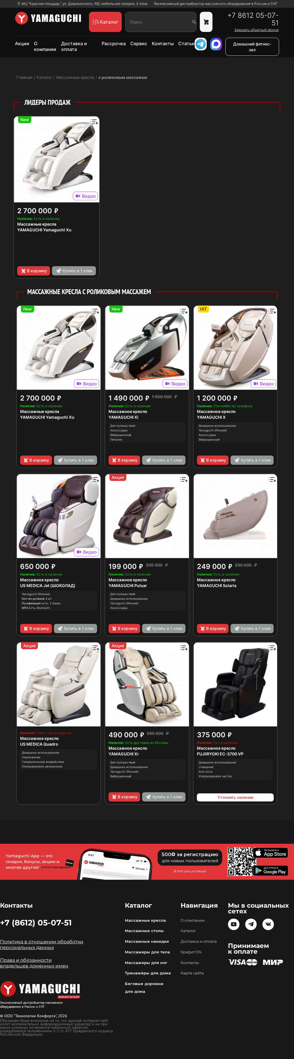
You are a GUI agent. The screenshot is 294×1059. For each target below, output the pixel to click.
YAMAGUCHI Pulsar (128, 585)
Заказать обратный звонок (256, 30)
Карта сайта (192, 973)
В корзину (37, 270)
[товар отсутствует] (206, 22)
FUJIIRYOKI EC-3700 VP (220, 753)
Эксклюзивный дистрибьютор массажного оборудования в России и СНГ (216, 4)
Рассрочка (114, 43)
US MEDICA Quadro (39, 744)
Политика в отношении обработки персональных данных (41, 944)
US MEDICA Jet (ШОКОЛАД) (48, 585)
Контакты (163, 43)
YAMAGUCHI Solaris (217, 585)
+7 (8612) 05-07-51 (36, 922)
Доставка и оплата (74, 46)
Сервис (138, 43)
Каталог (188, 930)
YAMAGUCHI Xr (124, 753)
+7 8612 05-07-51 (253, 19)
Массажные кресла (36, 224)
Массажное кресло (128, 411)
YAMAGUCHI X (211, 417)
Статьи (186, 43)
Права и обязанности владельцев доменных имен (34, 963)
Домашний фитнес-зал (252, 46)
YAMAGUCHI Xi (123, 417)
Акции (22, 43)
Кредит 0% (191, 952)
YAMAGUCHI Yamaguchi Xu (44, 229)
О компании (45, 46)
